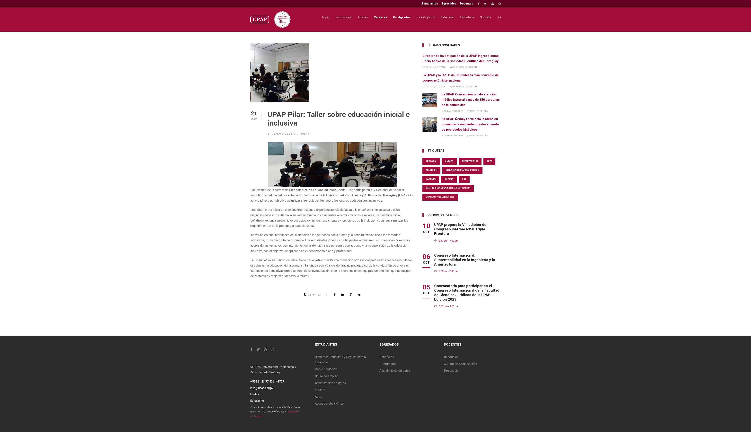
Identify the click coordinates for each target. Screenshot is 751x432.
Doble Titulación (326, 369)
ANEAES (449, 161)
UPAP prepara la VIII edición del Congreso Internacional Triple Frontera (460, 229)
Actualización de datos (330, 383)
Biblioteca (467, 17)
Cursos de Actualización (460, 364)
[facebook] (478, 3)
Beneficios (386, 357)
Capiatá (449, 179)
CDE (464, 179)
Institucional (343, 17)
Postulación (452, 371)
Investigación (426, 17)
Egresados (449, 3)
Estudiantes (430, 3)
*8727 (280, 381)
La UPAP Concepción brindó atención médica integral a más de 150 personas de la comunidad (471, 100)
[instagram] (500, 3)
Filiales (363, 17)
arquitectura (470, 161)
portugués (256, 416)
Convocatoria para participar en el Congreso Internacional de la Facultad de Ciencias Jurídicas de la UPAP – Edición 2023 (466, 292)
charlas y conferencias (440, 197)
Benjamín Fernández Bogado (462, 170)
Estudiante (257, 400)
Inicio (326, 17)
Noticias (485, 17)
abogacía (431, 161)
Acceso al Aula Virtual (329, 403)
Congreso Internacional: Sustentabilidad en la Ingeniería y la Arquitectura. (464, 260)
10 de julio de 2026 (434, 86)
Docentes (466, 3)
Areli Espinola (479, 111)
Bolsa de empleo (326, 376)
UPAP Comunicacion (464, 67)
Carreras (380, 17)
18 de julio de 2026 (434, 67)
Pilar (305, 133)
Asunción (431, 170)
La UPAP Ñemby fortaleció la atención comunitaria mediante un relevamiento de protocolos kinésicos (470, 124)
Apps (318, 397)
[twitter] (485, 3)
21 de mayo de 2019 (281, 133)
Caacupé (431, 179)
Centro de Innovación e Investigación (448, 188)
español (292, 411)
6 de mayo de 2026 (452, 111)
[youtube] (492, 3)
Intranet (320, 390)
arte (489, 161)
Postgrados (402, 17)
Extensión (447, 17)
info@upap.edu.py (261, 388)
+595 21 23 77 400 (262, 381)
